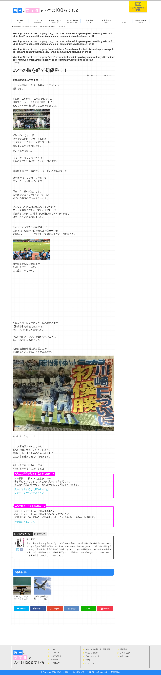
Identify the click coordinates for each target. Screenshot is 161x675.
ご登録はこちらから (24, 522)
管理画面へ (115, 672)
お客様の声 (55, 663)
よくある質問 (125, 653)
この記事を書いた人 (23, 534)
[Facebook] (21, 549)
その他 (16, 63)
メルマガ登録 (56, 656)
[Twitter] (17, 549)
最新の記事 (41, 534)
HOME (53, 649)
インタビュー (90, 663)
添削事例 (123, 649)
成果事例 (54, 660)
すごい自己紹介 (91, 653)
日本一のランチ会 (92, 656)
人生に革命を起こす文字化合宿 (97, 649)
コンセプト (55, 652)
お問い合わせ (125, 656)
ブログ (88, 660)
